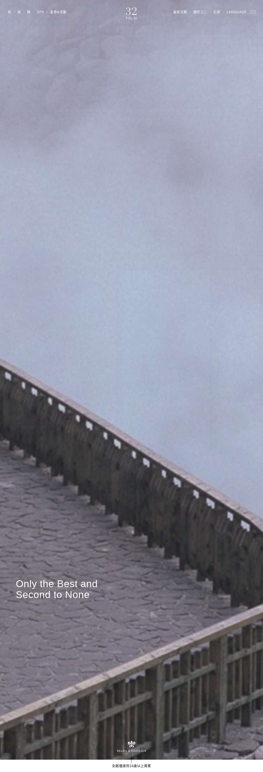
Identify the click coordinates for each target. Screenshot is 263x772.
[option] (131, 380)
